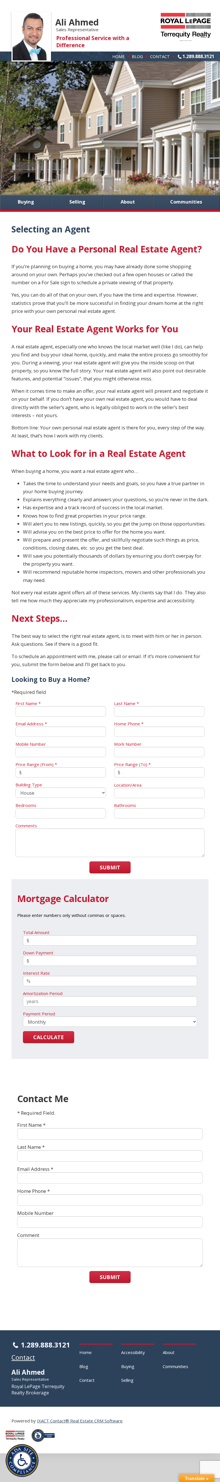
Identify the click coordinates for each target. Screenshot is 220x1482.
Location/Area (128, 785)
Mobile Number (30, 744)
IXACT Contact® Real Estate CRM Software (80, 1421)
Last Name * (126, 703)
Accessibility (133, 1352)
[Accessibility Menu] (22, 1460)
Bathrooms (125, 805)
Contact (160, 56)
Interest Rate (36, 973)
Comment (28, 1235)
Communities (186, 202)
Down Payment (38, 953)
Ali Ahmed (77, 22)
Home (118, 56)
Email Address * (31, 724)
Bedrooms (25, 805)
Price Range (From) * (36, 764)
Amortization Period (42, 993)
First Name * (28, 703)
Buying (26, 202)
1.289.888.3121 (198, 56)
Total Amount (36, 932)
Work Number (128, 744)
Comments (26, 825)
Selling (77, 202)
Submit (110, 867)
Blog (137, 56)
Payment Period (39, 1014)
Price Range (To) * (132, 764)
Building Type (28, 785)
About (128, 202)
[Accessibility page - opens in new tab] (45, 1443)
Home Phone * (129, 724)
